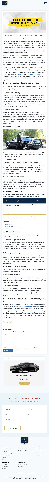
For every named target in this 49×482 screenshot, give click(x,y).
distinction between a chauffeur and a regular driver (19, 55)
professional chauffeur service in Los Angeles (26, 306)
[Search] (43, 358)
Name (5, 347)
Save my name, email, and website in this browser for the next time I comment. (20, 348)
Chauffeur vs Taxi (9, 224)
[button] (45, 3)
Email (20, 347)
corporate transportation (35, 74)
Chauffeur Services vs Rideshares (14, 228)
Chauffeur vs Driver (10, 226)
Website (35, 347)
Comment (6, 334)
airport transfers (17, 74)
